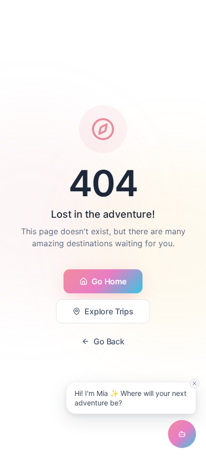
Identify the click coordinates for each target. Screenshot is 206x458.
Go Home (109, 281)
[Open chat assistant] (182, 434)
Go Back (109, 341)
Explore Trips (109, 311)
